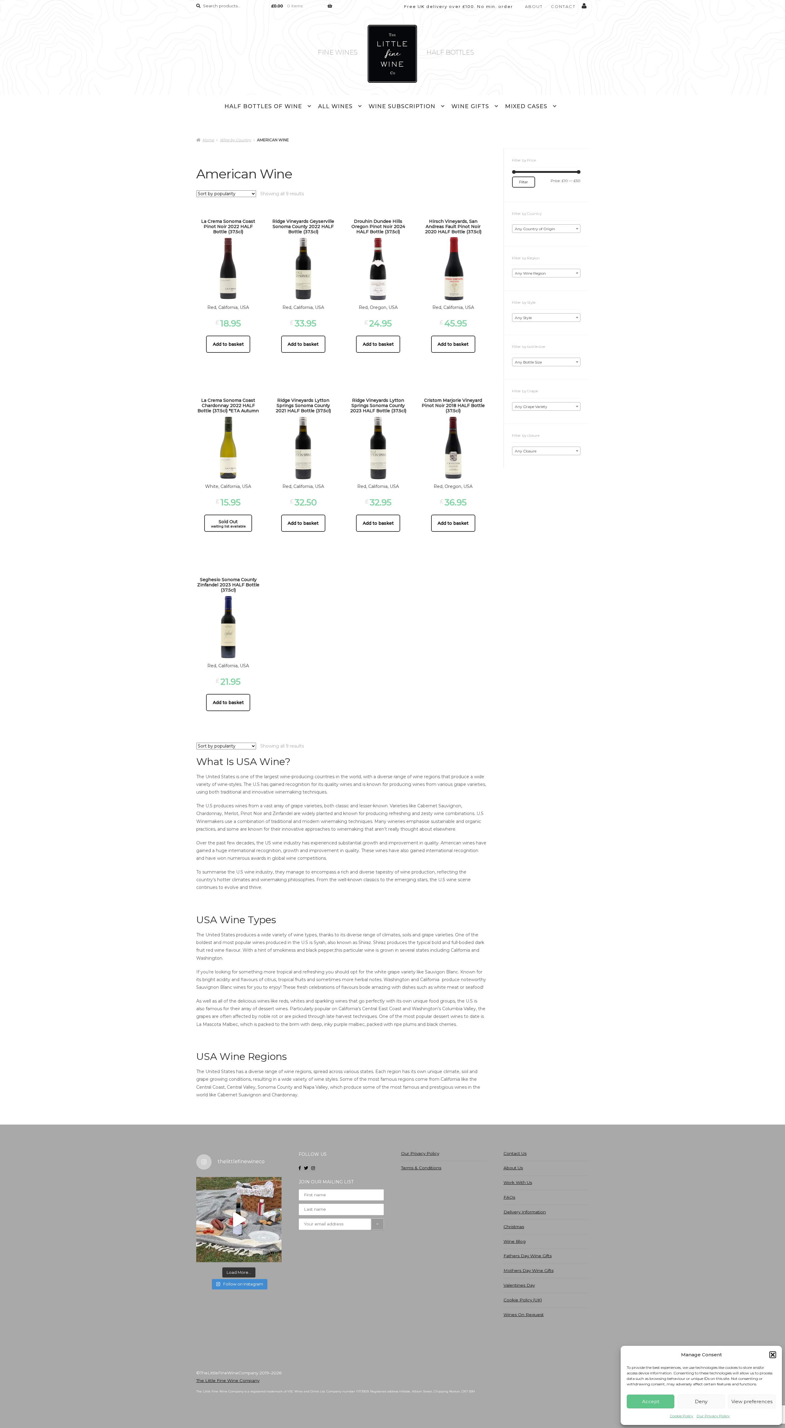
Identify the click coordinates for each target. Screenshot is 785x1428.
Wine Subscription (402, 106)
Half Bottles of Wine (263, 106)
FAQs (509, 1197)
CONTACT (563, 6)
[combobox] (546, 228)
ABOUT (534, 6)
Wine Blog (515, 1241)
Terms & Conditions (421, 1167)
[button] (773, 1355)
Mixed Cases (526, 106)
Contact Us (515, 1153)
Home (208, 140)
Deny (701, 1401)
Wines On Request (524, 1314)
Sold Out (228, 523)
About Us (513, 1167)
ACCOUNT (584, 4)
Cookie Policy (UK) (523, 1299)
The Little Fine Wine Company (227, 1380)
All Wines (335, 106)
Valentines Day (519, 1285)
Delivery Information (525, 1211)
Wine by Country (235, 140)
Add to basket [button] (228, 344)
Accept (650, 1401)
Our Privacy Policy (713, 1416)
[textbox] (546, 229)
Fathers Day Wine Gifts (528, 1255)
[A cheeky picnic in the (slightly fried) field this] (238, 1219)
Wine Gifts (470, 106)
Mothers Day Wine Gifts (528, 1270)
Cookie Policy (681, 1416)
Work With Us (518, 1182)
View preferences (751, 1401)
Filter (523, 182)
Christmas (514, 1226)
